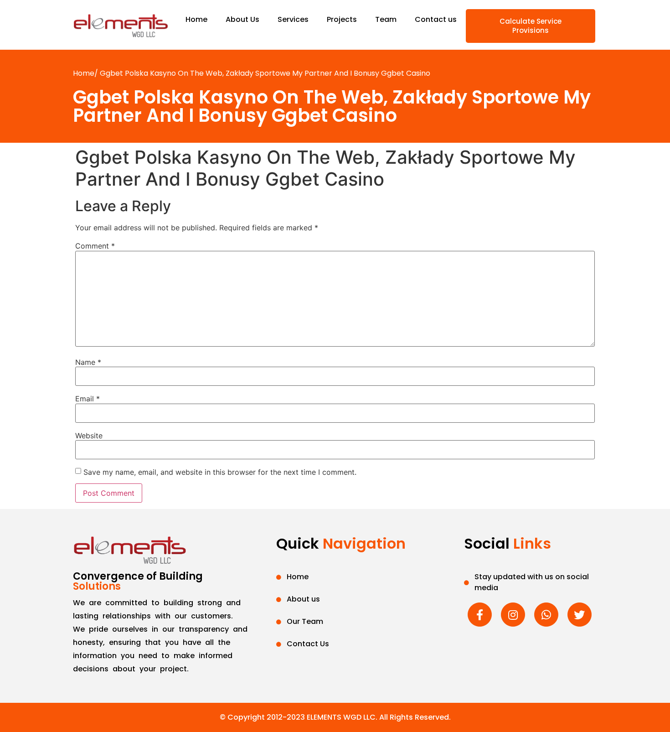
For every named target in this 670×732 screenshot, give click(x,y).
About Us (242, 19)
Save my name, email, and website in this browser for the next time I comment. (219, 472)
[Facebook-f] (480, 614)
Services (293, 19)
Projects (342, 19)
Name (88, 362)
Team (386, 19)
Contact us (436, 19)
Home (196, 19)
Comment (95, 245)
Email (87, 398)
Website (89, 435)
